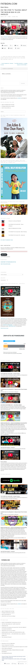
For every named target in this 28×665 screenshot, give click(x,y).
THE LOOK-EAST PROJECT (7, 637)
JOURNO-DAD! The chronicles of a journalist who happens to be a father (14, 646)
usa (12, 59)
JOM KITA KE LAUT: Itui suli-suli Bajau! (8, 616)
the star (10, 57)
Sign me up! (4, 254)
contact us (19, 98)
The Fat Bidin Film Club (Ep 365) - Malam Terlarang (18, 231)
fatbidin (9, 16)
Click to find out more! (4, 328)
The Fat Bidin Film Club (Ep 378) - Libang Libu (17, 235)
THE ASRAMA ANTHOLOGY (7, 653)
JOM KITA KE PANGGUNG (7, 324)
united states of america (7, 59)
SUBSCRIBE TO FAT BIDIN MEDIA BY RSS (8, 261)
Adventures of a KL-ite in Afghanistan (8, 643)
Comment (23, 83)
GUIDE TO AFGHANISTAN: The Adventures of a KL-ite (11, 622)
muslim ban (6, 57)
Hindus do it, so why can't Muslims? (15, 220)
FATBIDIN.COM (9, 3)
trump (22, 57)
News (17, 16)
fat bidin (19, 56)
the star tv (18, 57)
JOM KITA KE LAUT (4, 318)
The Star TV (6, 36)
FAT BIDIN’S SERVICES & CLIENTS (8, 106)
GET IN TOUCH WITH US (6, 107)
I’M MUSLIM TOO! (5, 625)
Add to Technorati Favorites (5, 263)
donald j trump (5, 56)
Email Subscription (5, 245)
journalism (13, 16)
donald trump (10, 56)
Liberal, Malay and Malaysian (7, 648)
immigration (23, 56)
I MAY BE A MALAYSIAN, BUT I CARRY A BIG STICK (11, 624)
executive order (15, 56)
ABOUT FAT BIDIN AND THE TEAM (8, 104)
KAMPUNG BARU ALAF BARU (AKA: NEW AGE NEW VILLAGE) (13, 632)
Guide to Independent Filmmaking (8, 645)
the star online (14, 57)
